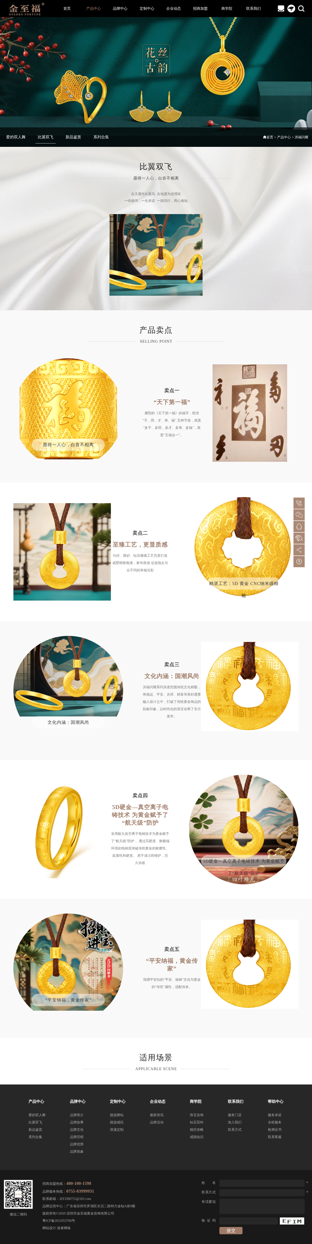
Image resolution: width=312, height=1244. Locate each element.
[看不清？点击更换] (292, 1221)
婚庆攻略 (197, 1129)
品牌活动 (157, 1122)
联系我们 (253, 8)
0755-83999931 (80, 1191)
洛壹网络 (64, 1228)
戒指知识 (197, 1137)
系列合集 (101, 137)
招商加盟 (200, 8)
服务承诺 (275, 1115)
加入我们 (235, 1122)
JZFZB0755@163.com (75, 1199)
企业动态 (173, 8)
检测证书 (275, 1129)
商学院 (226, 8)
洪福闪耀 (301, 137)
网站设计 (49, 1228)
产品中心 (93, 8)
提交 (231, 1230)
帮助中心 (275, 1101)
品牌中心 (120, 8)
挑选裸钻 (117, 1115)
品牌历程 (77, 1137)
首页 (67, 8)
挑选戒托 (117, 1122)
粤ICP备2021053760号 (58, 1221)
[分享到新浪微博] (299, 550)
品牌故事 (77, 1122)
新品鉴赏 (73, 137)
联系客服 (275, 1137)
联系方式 (235, 1129)
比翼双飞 (45, 137)
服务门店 (235, 1115)
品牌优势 (77, 1144)
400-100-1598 (78, 1183)
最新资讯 (157, 1115)
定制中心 (147, 8)
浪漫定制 (117, 1129)
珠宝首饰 (197, 1115)
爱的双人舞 (16, 137)
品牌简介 (77, 1115)
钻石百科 (197, 1122)
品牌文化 (77, 1129)
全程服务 (275, 1122)
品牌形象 (77, 1151)
